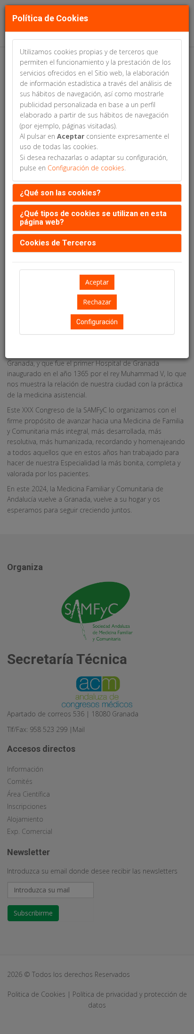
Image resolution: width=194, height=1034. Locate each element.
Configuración (97, 322)
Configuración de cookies (86, 167)
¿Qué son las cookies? (60, 192)
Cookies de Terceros (58, 242)
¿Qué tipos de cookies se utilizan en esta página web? (93, 218)
